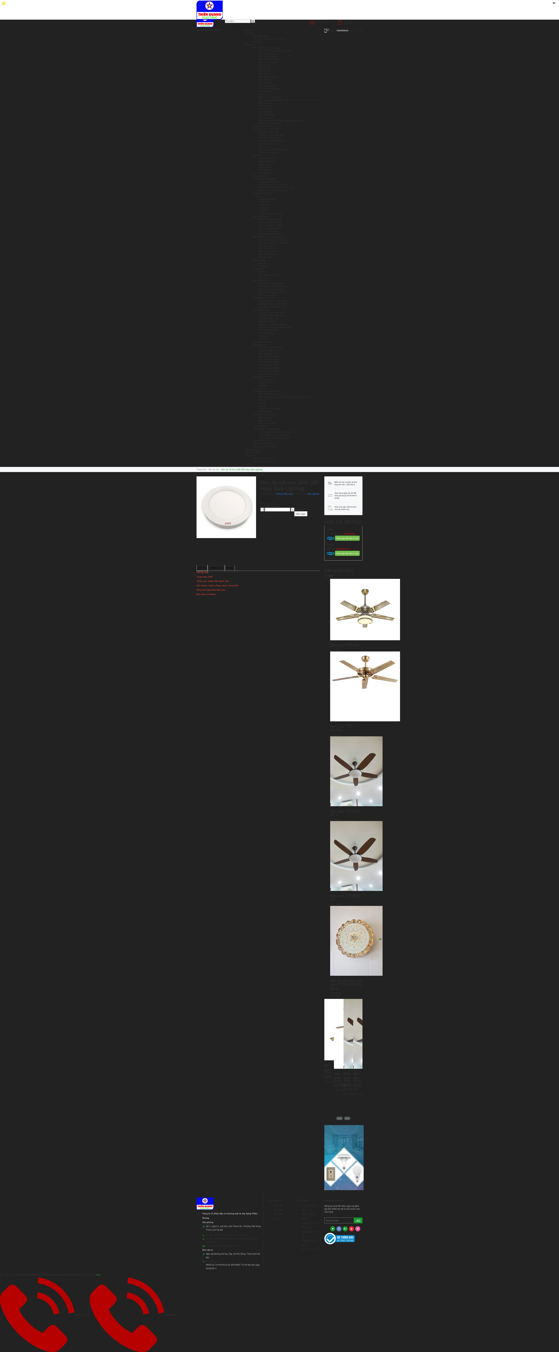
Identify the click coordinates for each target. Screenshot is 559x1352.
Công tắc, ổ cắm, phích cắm (266, 129)
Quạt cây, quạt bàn (267, 379)
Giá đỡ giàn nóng (267, 332)
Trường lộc (264, 265)
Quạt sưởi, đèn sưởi (262, 341)
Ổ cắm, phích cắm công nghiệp (273, 190)
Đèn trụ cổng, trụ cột (268, 62)
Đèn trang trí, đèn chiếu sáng (266, 47)
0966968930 (342, 30)
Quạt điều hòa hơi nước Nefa (272, 300)
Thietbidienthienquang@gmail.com (222, 1245)
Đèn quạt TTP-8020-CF (346, 897)
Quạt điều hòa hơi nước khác (272, 306)
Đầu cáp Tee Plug (267, 248)
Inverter (262, 402)
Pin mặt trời (264, 399)
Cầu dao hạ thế (260, 175)
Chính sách (216, 567)
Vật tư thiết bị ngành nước (265, 414)
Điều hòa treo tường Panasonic (273, 286)
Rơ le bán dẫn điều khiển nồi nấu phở (276, 187)
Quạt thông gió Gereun (269, 359)
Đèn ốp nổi (264, 68)
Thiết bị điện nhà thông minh (266, 428)
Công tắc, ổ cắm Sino (269, 143)
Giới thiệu (249, 33)
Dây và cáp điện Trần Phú (271, 219)
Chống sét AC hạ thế (262, 193)
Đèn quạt (263, 388)
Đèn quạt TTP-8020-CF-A (346, 812)
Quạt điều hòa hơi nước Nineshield (275, 303)
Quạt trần (263, 385)
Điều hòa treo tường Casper (272, 292)
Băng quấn (264, 335)
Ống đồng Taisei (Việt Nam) (271, 315)
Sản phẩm (249, 44)
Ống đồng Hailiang (267, 321)
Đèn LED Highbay (267, 114)
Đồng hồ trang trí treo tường (266, 126)
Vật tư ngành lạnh (261, 309)
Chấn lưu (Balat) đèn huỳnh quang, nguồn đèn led (282, 120)
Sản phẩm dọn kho (261, 458)
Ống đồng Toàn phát (268, 318)
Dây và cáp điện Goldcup (270, 233)
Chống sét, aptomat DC (270, 408)
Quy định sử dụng (310, 1249)
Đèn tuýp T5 (264, 73)
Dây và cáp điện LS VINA (270, 225)
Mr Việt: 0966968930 (215, 1234)
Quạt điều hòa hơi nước (264, 297)
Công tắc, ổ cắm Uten (269, 132)
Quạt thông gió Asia (268, 364)
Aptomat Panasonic (268, 158)
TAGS (229, 567)
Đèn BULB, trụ (265, 79)
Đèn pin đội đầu (266, 117)
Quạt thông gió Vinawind (270, 367)
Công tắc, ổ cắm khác (269, 152)
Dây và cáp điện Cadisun (270, 222)
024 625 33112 (343, 548)
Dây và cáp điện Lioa (268, 231)
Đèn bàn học (265, 94)
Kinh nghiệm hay (252, 449)
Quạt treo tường (266, 382)
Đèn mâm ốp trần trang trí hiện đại (275, 50)
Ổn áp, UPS (258, 268)
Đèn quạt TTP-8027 (345, 645)
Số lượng (299, 509)
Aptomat (257, 155)
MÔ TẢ (202, 567)
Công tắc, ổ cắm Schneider (271, 134)
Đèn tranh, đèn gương (269, 88)
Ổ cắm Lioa (264, 146)
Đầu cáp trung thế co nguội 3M (273, 242)
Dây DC (262, 405)
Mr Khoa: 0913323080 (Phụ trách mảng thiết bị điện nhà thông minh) (232, 1240)
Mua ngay (300, 513)
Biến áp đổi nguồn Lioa (269, 274)
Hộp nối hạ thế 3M (267, 254)
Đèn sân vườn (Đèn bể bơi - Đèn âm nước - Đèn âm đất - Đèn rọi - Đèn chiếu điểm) (288, 101)
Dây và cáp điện (260, 216)
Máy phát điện (259, 260)
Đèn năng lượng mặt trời (270, 394)
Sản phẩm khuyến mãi (263, 460)
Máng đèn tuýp (266, 105)
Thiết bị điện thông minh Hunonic (274, 434)
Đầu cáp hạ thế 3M (267, 245)
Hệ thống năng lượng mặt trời (266, 391)
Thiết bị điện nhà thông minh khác (274, 437)
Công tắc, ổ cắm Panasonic (271, 140)
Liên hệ (248, 463)
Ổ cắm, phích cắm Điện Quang (273, 149)
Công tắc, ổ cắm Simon (269, 137)
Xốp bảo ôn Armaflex (268, 330)
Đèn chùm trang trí (267, 53)
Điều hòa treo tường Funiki (271, 289)
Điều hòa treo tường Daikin (271, 283)
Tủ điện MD (264, 204)
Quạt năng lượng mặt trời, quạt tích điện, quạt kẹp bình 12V (286, 396)
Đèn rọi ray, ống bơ (267, 85)
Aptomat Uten (265, 166)
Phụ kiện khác (265, 257)
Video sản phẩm (252, 452)
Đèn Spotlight (265, 111)
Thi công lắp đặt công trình (265, 446)
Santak (262, 271)
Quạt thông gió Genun (269, 353)
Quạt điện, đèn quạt (262, 376)
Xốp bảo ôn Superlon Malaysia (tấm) (276, 327)
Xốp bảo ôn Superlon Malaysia (273, 324)
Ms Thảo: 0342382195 (237, 1234)
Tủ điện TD (264, 210)
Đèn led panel (265, 108)
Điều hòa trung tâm (268, 295)
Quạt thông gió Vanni (268, 373)
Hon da (262, 263)
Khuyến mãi (250, 455)
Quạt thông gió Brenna (269, 370)
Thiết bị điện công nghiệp (264, 178)
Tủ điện (256, 196)
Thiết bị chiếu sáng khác (270, 123)
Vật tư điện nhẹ (260, 426)
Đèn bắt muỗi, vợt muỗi (263, 443)
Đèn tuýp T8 (264, 70)
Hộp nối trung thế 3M (268, 251)
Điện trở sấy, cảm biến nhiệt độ (273, 184)
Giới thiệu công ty (261, 35)
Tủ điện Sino (264, 201)
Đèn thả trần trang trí (268, 56)
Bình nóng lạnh (266, 417)
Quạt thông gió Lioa (268, 350)
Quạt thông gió (260, 344)
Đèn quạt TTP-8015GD (341, 728)
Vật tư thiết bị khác (267, 423)
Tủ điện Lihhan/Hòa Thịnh (271, 213)
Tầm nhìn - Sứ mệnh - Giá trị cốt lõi (269, 38)
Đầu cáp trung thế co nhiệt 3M (273, 239)
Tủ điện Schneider (267, 199)
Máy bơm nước (266, 420)
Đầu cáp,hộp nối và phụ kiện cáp (268, 236)
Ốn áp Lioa (264, 277)
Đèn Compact (265, 82)
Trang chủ (249, 30)
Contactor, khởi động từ (269, 181)
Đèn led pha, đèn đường (270, 97)
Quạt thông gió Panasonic (271, 347)
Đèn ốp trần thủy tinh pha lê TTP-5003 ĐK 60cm (346, 984)
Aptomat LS (264, 164)
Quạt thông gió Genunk (269, 356)
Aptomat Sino (265, 169)
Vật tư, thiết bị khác (262, 440)
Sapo (98, 1274)
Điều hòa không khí (262, 280)
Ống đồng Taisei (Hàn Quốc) (272, 312)
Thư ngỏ (257, 41)
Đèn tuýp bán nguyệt (268, 76)
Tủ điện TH (264, 207)
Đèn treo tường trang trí (270, 59)
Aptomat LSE (265, 172)
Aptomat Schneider (267, 161)
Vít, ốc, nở (263, 338)
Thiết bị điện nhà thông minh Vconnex (276, 431)
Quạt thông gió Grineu (269, 362)
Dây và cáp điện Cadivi (269, 228)
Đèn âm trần (264, 65)
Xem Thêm (335, 996)
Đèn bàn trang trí (267, 91)
